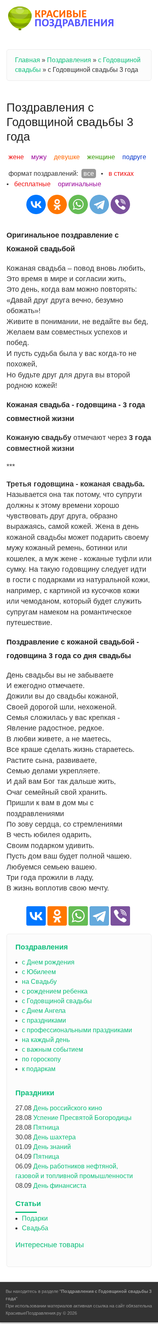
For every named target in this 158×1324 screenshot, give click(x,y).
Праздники (34, 1093)
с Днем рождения (48, 962)
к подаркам (39, 1068)
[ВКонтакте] (36, 204)
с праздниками (44, 1020)
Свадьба (35, 1228)
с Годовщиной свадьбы (57, 1001)
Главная (27, 60)
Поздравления (69, 60)
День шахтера (54, 1137)
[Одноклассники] (57, 204)
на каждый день (46, 1039)
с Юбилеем (39, 971)
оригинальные (79, 184)
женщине (101, 157)
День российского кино (67, 1108)
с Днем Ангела (44, 1010)
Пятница (46, 1127)
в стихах (121, 173)
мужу (39, 157)
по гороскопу (41, 1059)
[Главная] (61, 19)
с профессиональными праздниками (77, 1030)
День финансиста (59, 1185)
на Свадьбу (39, 981)
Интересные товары (49, 1245)
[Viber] (120, 204)
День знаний (52, 1146)
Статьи (28, 1204)
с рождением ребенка (55, 991)
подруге (134, 157)
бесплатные (32, 184)
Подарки (35, 1218)
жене (16, 157)
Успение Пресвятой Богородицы (82, 1117)
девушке (67, 157)
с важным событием (52, 1049)
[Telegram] (99, 204)
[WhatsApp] (78, 204)
